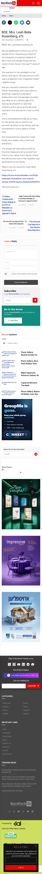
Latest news (12, 343)
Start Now (14, 320)
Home (4, 16)
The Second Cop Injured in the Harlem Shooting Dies (13, 223)
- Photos (25, 703)
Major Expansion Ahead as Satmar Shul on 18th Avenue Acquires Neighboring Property (19, 785)
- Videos (25, 707)
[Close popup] (35, 846)
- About (4, 740)
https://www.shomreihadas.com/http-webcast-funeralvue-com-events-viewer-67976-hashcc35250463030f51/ (21, 178)
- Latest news (6, 703)
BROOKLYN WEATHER (19, 9)
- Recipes (25, 714)
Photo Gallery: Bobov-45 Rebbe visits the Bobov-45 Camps (30, 394)
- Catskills (5, 714)
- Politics (4, 710)
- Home (4, 729)
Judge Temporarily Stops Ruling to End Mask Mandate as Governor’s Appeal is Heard (29, 198)
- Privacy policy (7, 754)
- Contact (5, 750)
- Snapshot (26, 710)
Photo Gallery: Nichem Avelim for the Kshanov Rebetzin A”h (19, 771)
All (4, 343)
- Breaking (5, 707)
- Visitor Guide (6, 736)
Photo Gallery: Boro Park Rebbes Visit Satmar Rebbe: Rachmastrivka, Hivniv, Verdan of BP (18, 778)
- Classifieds (6, 733)
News (11, 16)
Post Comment (20, 282)
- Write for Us (6, 743)
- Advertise (5, 747)
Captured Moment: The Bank (12, 791)
